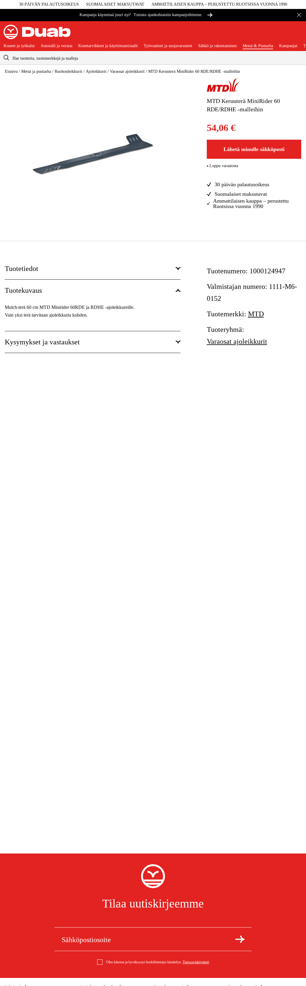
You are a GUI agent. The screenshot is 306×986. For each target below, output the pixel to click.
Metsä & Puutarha (258, 46)
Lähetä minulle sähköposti (254, 149)
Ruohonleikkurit (68, 71)
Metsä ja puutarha (36, 71)
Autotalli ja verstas (56, 46)
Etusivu (11, 71)
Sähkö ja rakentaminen (217, 46)
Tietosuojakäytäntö (196, 962)
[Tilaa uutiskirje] (239, 939)
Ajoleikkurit (96, 71)
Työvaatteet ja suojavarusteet (168, 46)
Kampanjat (288, 46)
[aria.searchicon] (6, 57)
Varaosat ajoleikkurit (127, 71)
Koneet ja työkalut (19, 46)
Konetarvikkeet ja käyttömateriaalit (108, 46)
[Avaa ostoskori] (297, 34)
